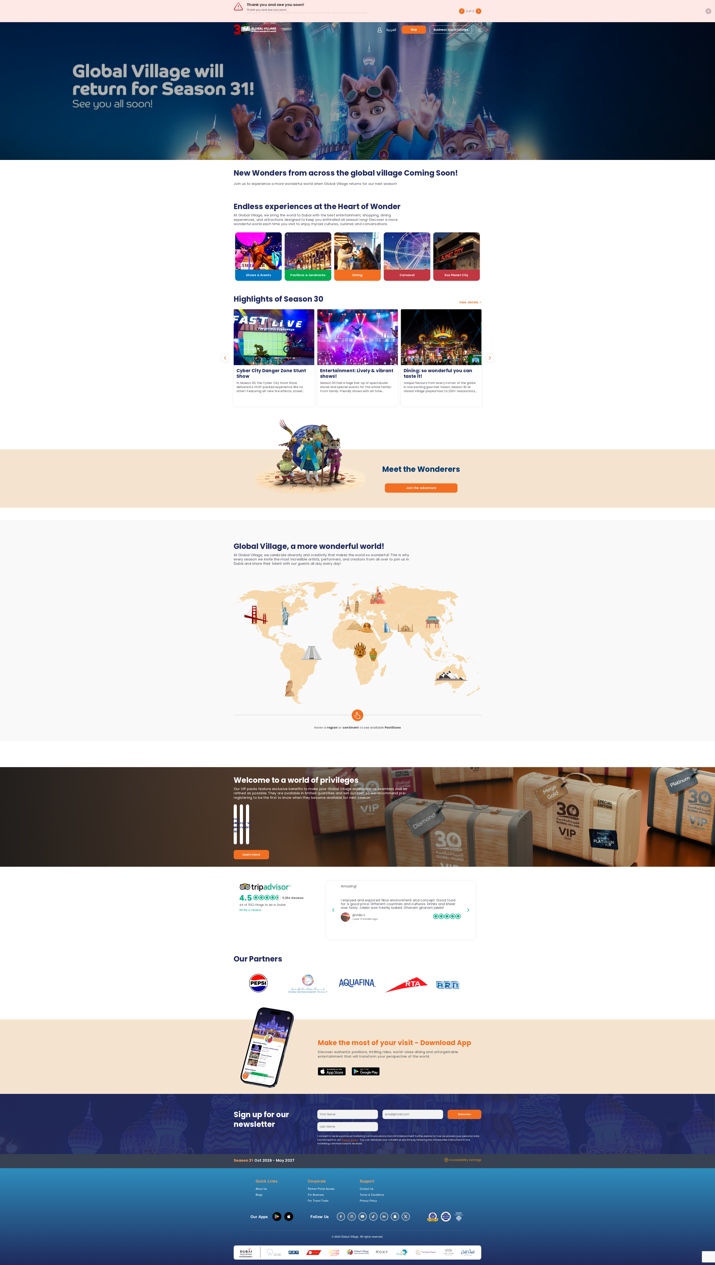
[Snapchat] (395, 1216)
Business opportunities (450, 30)
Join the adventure (421, 488)
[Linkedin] (384, 1216)
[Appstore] (288, 1216)
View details (468, 302)
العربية (391, 29)
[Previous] (462, 11)
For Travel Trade (318, 1200)
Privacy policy (349, 1139)
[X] (406, 1216)
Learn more (251, 854)
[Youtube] (362, 1216)
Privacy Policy (368, 1200)
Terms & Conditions (372, 1194)
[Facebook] (341, 1216)
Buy (414, 29)
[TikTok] (373, 1216)
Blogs (259, 1194)
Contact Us (367, 1189)
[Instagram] (352, 1216)
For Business (316, 1194)
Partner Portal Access (321, 1189)
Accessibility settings (465, 1160)
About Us (261, 1189)
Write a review (250, 910)
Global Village (349, 1236)
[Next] (478, 11)
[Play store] (276, 1216)
